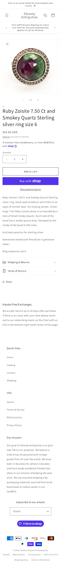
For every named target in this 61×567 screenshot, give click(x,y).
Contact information (41, 560)
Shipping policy (21, 560)
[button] (7, 15)
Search (10, 402)
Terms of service (51, 554)
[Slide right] (38, 100)
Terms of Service (16, 409)
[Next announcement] (54, 27)
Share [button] (9, 281)
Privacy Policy (14, 425)
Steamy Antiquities (28, 550)
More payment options (30, 189)
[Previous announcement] (6, 27)
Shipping (6, 137)
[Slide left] (23, 100)
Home (10, 357)
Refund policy (14, 417)
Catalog (11, 365)
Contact (11, 372)
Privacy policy (34, 554)
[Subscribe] (47, 511)
